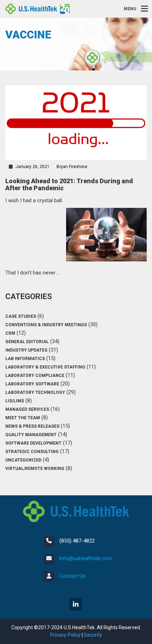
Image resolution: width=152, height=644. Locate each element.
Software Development (33, 443)
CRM (10, 333)
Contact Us (72, 576)
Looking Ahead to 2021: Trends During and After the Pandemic (69, 184)
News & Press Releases (32, 426)
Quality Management (31, 434)
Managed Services (27, 409)
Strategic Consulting (32, 451)
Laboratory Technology (35, 392)
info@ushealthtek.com (85, 558)
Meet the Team (22, 417)
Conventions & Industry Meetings (46, 324)
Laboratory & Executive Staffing (45, 367)
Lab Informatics (25, 358)
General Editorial (27, 341)
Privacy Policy (65, 635)
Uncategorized (23, 460)
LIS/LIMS (14, 400)
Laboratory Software (32, 384)
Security (93, 635)
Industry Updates (26, 350)
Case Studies (20, 316)
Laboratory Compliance (34, 375)
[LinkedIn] (76, 605)
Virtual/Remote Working (34, 468)
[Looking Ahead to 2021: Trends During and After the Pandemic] (76, 122)
